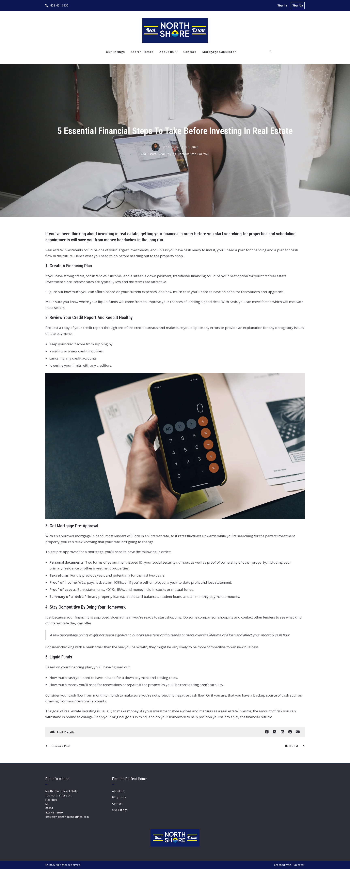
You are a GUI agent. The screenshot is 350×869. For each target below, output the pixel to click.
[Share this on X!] (274, 732)
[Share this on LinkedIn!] (282, 732)
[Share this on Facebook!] (267, 732)
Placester (298, 865)
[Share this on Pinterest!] (290, 732)
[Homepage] (175, 30)
